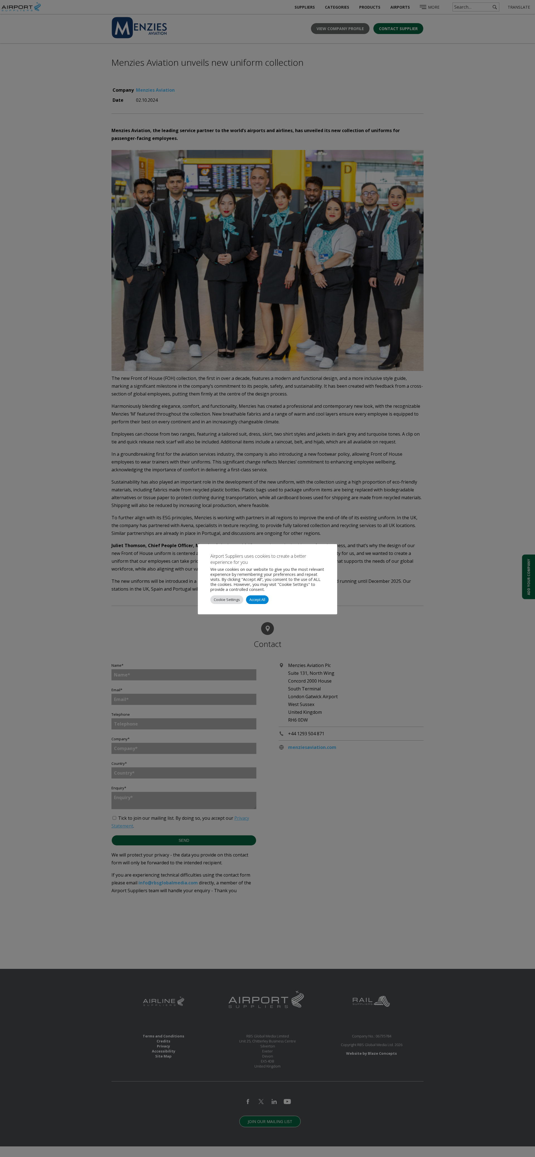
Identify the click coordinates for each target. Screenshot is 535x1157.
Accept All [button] (257, 599)
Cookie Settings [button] (227, 599)
